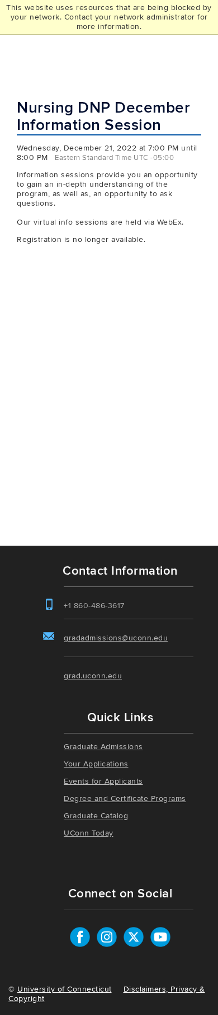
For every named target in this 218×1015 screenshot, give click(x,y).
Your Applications (96, 764)
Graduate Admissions (103, 746)
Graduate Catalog (96, 815)
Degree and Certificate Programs (125, 798)
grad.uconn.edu (93, 676)
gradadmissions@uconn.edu (116, 638)
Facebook (80, 937)
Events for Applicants (103, 781)
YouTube (160, 937)
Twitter (134, 937)
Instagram (107, 937)
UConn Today (88, 833)
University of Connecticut (64, 989)
